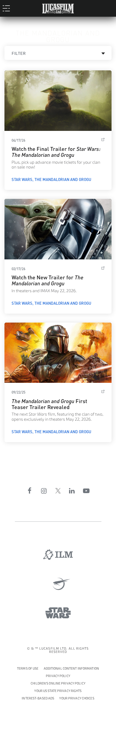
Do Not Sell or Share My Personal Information (76, 697)
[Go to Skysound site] (58, 584)
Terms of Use (27, 669)
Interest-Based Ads (38, 698)
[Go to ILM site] (58, 555)
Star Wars (22, 179)
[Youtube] (86, 491)
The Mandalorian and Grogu (63, 179)
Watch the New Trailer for (47, 279)
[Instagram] (44, 491)
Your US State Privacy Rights (57, 691)
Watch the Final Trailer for (56, 151)
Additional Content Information (71, 669)
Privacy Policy (58, 676)
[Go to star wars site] (58, 612)
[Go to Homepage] (58, 7)
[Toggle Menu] (8, 8)
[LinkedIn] (72, 491)
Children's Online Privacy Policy (58, 683)
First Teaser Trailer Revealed (49, 403)
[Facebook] (30, 491)
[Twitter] (58, 490)
